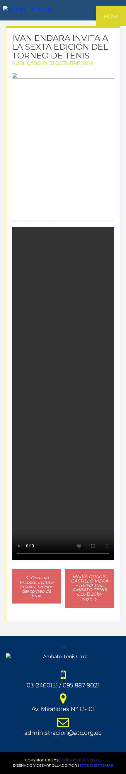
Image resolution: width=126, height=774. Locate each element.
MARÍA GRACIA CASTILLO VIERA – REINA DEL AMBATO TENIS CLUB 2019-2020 (89, 588)
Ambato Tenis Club (80, 760)
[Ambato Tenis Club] (27, 9)
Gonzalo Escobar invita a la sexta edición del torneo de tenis (36, 586)
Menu (111, 16)
